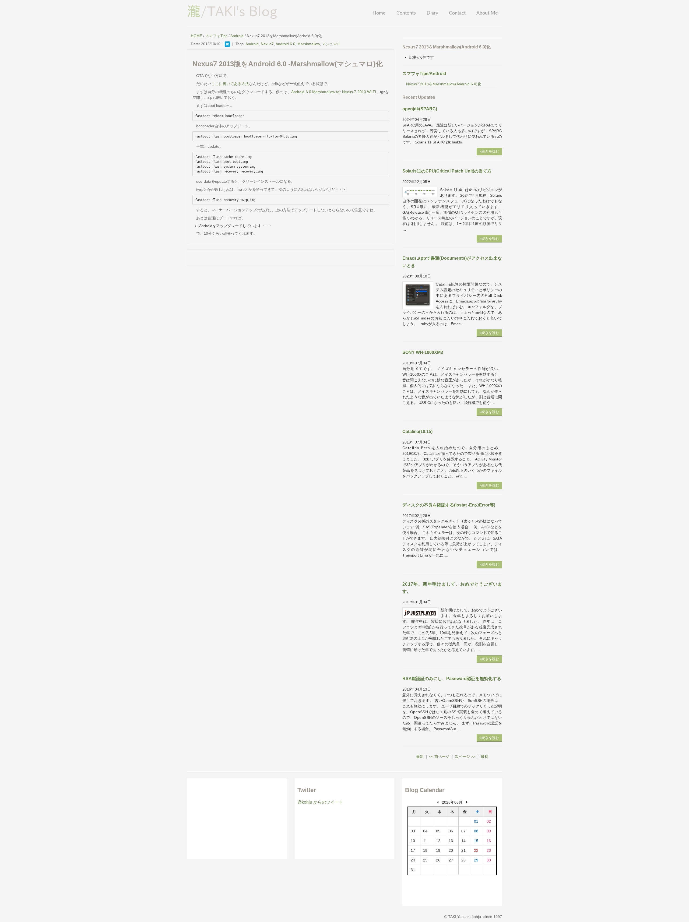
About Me (487, 13)
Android (237, 36)
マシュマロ (331, 44)
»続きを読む (489, 151)
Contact (457, 13)
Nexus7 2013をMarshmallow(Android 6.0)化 (443, 84)
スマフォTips (216, 36)
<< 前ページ (439, 756)
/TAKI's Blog (232, 11)
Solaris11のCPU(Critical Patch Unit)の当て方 (446, 171)
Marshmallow (308, 44)
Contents (406, 13)
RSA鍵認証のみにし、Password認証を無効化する (451, 678)
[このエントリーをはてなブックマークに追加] (227, 44)
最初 (484, 756)
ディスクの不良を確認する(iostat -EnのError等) (448, 505)
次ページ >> (465, 756)
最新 (420, 756)
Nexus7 (267, 44)
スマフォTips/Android (424, 73)
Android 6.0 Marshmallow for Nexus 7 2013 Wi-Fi (333, 92)
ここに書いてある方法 (230, 84)
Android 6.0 (285, 44)
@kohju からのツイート (320, 802)
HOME (196, 36)
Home (379, 13)
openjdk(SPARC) (419, 109)
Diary (432, 13)
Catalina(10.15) (417, 431)
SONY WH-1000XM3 (422, 352)
